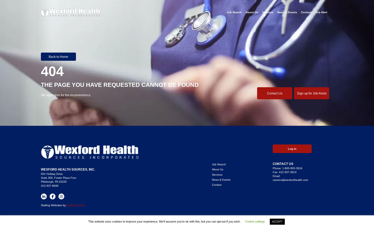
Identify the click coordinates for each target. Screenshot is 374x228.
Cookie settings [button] (255, 221)
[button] (58, 57)
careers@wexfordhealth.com (290, 179)
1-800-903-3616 (292, 168)
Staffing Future (76, 205)
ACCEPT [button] (277, 221)
